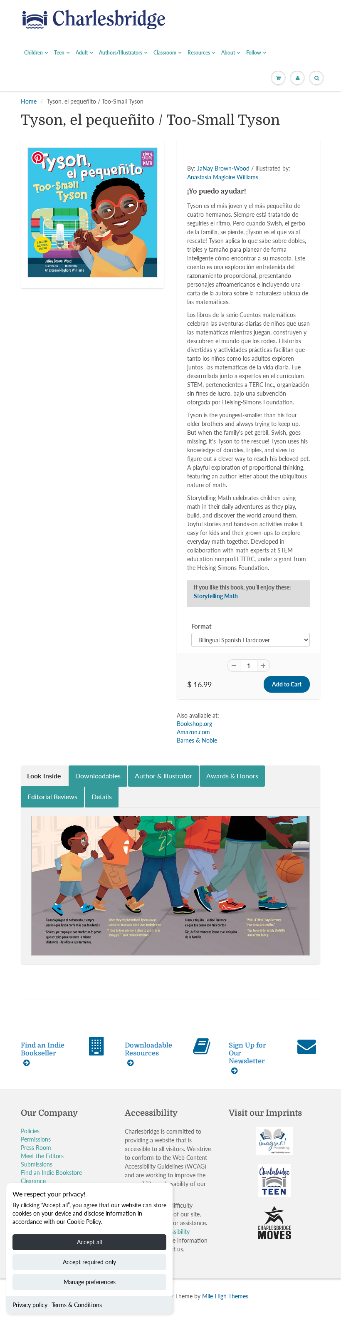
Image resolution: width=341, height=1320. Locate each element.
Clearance (33, 1180)
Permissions (36, 1139)
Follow (253, 53)
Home (29, 101)
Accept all (89, 1242)
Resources (199, 53)
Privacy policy (29, 1304)
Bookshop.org (194, 723)
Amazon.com (193, 732)
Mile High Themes (225, 1296)
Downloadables (98, 776)
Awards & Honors (232, 776)
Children (33, 53)
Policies (30, 1130)
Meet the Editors (42, 1155)
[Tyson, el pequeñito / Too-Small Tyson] (92, 212)
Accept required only (89, 1262)
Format (201, 626)
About (228, 53)
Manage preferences (90, 1281)
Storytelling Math (216, 595)
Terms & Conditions (77, 1304)
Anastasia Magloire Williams (222, 177)
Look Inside (44, 776)
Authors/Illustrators (120, 53)
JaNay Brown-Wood (223, 168)
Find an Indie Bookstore (51, 1172)
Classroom (164, 53)
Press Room (36, 1147)
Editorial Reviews (52, 796)
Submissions (36, 1164)
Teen (59, 53)
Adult (82, 53)
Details (101, 796)
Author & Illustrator (163, 776)
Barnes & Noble (197, 740)
